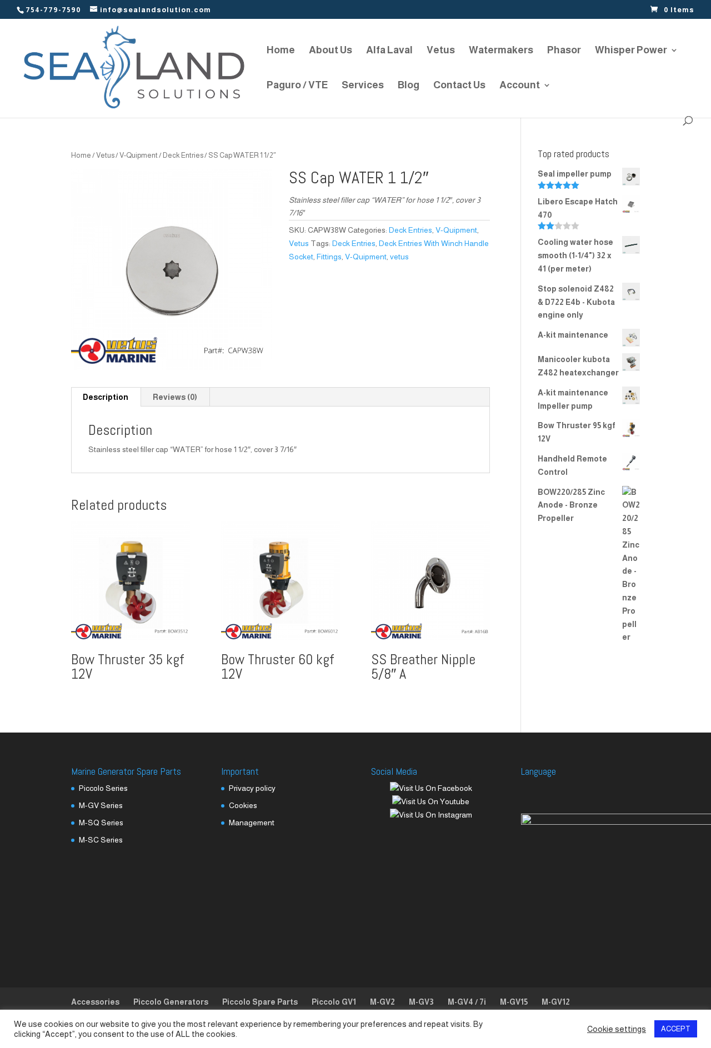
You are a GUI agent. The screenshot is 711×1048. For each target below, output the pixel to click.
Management (251, 822)
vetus (399, 256)
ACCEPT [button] (675, 1029)
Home (281, 51)
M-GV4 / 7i (467, 1001)
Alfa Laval (389, 51)
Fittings (329, 256)
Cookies (243, 805)
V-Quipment (138, 155)
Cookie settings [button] (616, 1029)
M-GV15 (514, 1001)
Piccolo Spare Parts (260, 1001)
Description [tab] (105, 397)
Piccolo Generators (170, 1001)
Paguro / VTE (297, 86)
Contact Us (459, 86)
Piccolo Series (103, 788)
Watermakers (501, 51)
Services (363, 86)
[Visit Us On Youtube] (430, 801)
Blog (408, 86)
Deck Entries (183, 155)
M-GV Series (101, 805)
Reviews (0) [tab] (175, 397)
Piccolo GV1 (334, 1001)
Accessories (95, 1001)
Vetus (441, 51)
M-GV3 (421, 1001)
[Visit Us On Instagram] (430, 814)
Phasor (564, 51)
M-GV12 (556, 1001)
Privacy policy (252, 788)
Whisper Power (631, 51)
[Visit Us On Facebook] (430, 788)
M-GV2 (382, 1001)
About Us (330, 51)
